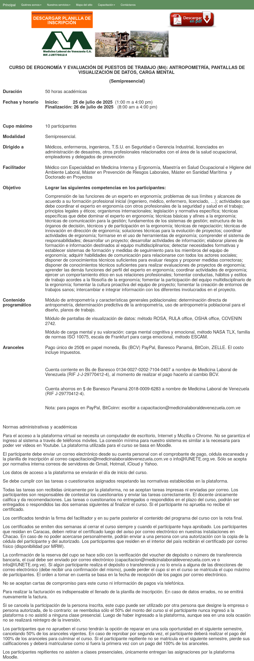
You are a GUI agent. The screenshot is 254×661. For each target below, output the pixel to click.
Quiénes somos (30, 5)
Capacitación (105, 5)
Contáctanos (128, 5)
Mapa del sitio (84, 5)
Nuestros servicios (58, 5)
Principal (9, 4)
